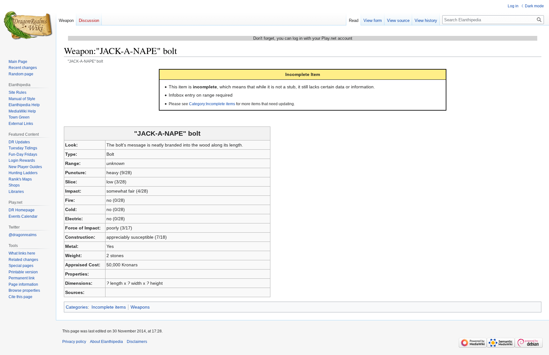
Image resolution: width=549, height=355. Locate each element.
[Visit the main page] (28, 25)
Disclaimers (137, 341)
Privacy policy (74, 341)
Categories (77, 307)
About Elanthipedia (106, 341)
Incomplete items (109, 307)
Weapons (140, 307)
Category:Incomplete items (212, 104)
